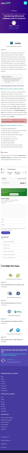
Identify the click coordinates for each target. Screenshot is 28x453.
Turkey (3, 406)
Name (2, 219)
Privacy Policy (5, 424)
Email (2, 222)
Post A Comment (14, 194)
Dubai (3, 404)
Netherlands (4, 390)
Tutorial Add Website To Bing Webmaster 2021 (11, 321)
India (3, 401)
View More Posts (21, 178)
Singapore (4, 388)
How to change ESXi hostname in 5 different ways (12, 284)
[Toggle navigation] (25, 3)
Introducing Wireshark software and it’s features (12, 78)
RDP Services (7, 248)
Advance (14, 10)
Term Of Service (5, 422)
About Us (4, 429)
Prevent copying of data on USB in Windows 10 (12, 339)
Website (3, 225)
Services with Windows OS (9, 257)
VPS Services (6, 244)
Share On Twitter (10, 173)
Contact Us (4, 426)
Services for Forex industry (9, 254)
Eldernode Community (7, 420)
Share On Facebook (17, 173)
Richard (4, 178)
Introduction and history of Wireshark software (12, 79)
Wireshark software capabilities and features (11, 80)
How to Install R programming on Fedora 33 (11, 303)
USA (3, 379)
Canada (4, 408)
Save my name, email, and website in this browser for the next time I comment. (13, 229)
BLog (3, 14)
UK (2, 376)
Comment (3, 203)
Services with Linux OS (9, 251)
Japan (3, 381)
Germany (4, 386)
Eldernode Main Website (9, 241)
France (3, 383)
